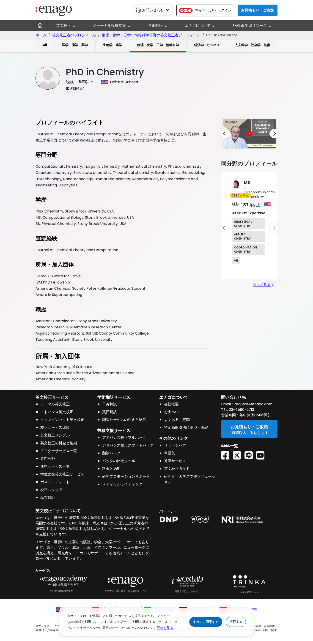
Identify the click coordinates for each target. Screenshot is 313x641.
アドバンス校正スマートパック (128, 445)
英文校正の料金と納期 (58, 443)
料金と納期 (111, 468)
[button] (249, 133)
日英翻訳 (109, 404)
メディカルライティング (122, 484)
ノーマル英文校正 (55, 404)
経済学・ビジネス (207, 45)
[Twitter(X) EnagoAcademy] (238, 454)
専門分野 (47, 458)
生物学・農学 (112, 45)
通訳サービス (175, 461)
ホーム (41, 35)
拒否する (235, 621)
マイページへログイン (213, 10)
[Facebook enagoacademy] (227, 454)
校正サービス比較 (55, 427)
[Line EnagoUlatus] (250, 454)
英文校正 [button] (63, 25)
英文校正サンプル (55, 435)
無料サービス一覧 (55, 466)
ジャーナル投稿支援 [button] (109, 25)
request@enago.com (253, 404)
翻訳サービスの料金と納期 (124, 419)
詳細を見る (165, 627)
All (45, 45)
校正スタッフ (51, 489)
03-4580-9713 (241, 409)
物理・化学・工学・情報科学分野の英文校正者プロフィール (151, 35)
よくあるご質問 (177, 419)
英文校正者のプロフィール (74, 35)
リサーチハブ (175, 445)
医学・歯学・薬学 (75, 45)
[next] (274, 133)
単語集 (169, 453)
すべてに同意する (206, 621)
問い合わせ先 (233, 397)
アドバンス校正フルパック (124, 437)
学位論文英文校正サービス (62, 474)
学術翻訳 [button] (155, 25)
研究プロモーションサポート (126, 476)
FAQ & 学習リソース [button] (250, 25)
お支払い (171, 412)
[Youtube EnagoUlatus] (262, 454)
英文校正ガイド (177, 468)
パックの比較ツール (118, 461)
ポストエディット (55, 482)
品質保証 (47, 497)
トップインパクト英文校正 (62, 419)
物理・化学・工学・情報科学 (158, 45)
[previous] (224, 133)
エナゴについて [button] (198, 25)
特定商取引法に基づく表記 (186, 427)
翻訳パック (111, 453)
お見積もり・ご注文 (257, 10)
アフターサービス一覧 (58, 450)
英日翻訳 (109, 412)
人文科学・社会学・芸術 (252, 45)
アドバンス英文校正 (56, 412)
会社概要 (171, 404)
